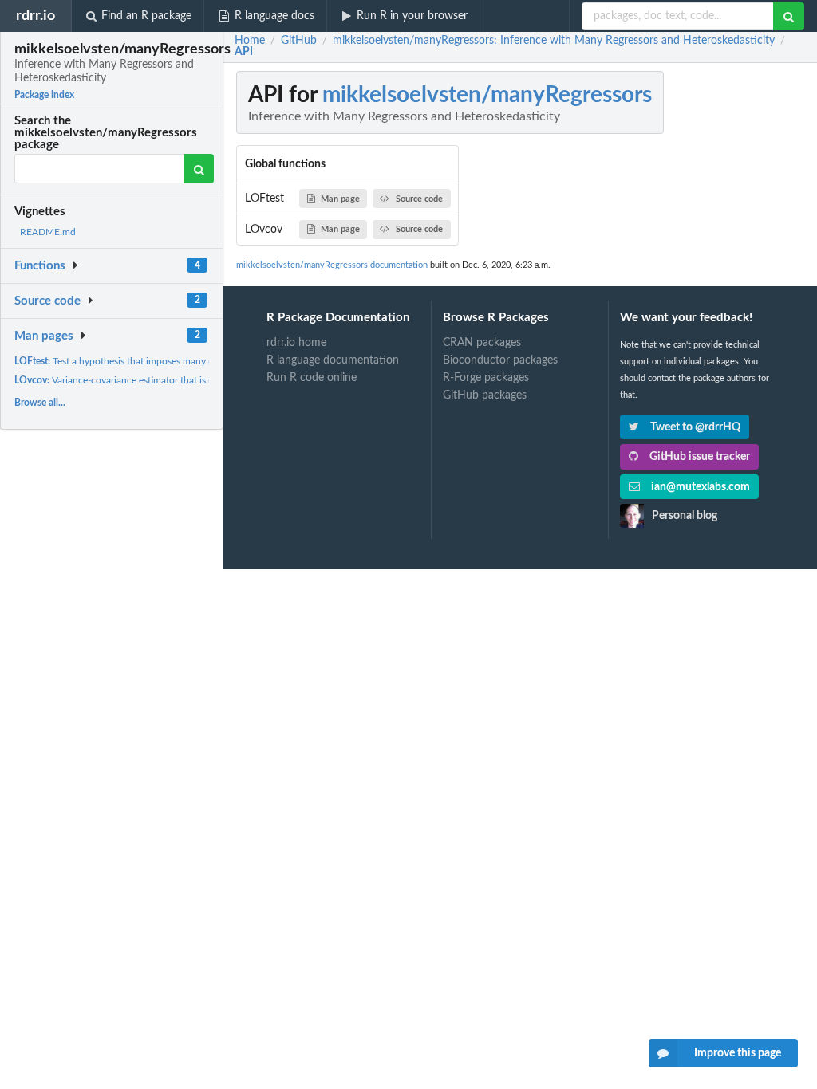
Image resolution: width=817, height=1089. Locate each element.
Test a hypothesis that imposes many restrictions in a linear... (159, 361)
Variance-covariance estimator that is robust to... (134, 380)
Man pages (43, 336)
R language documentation (332, 360)
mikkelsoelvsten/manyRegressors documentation (332, 265)
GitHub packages (485, 395)
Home (250, 40)
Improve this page (737, 1053)
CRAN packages (482, 342)
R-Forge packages (486, 377)
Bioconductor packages (500, 360)
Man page (340, 199)
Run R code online (311, 377)
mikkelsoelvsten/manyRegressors (487, 95)
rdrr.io (35, 15)
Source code (47, 301)
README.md (48, 232)
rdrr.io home (296, 342)
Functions (39, 266)
